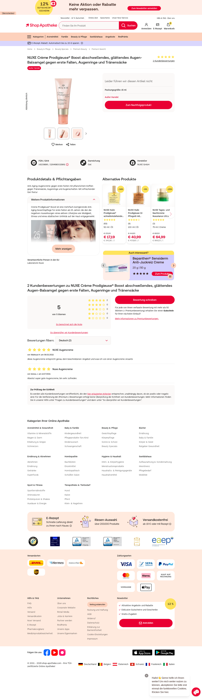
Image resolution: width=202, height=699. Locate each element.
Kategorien (38, 37)
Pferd (67, 499)
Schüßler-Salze (72, 475)
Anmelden (148, 623)
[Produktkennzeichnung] (67, 164)
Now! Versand (34, 620)
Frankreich (156, 664)
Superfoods (32, 475)
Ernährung (144, 433)
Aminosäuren (33, 495)
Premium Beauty (80, 49)
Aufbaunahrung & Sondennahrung (155, 462)
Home (29, 49)
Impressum (92, 639)
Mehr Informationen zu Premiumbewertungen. (137, 318)
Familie (64, 37)
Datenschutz (93, 623)
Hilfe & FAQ (161, 18)
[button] (63, 199)
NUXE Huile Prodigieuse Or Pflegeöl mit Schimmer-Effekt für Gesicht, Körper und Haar (138, 213)
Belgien (107, 664)
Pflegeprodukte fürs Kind (76, 437)
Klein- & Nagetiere (74, 503)
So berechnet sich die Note (69, 324)
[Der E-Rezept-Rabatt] (82, 43)
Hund (67, 490)
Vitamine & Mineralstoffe (39, 433)
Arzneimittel (52, 37)
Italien (172, 664)
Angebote (110, 37)
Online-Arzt (93, 18)
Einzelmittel (70, 466)
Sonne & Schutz (109, 442)
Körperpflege (108, 437)
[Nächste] (173, 265)
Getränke (31, 470)
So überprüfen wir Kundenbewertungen (69, 332)
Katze (67, 495)
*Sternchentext (8, 13)
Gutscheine (105, 18)
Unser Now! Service (120, 18)
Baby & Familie (146, 437)
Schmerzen (32, 446)
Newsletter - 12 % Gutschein (72, 18)
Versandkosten (34, 616)
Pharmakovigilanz (35, 629)
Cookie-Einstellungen (97, 634)
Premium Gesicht (99, 49)
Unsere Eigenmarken (67, 633)
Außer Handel (34, 68)
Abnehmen (32, 462)
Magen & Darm (34, 437)
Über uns (171, 18)
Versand (31, 612)
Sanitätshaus (96, 37)
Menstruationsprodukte (113, 466)
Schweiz (140, 664)
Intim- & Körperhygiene (113, 462)
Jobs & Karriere (64, 616)
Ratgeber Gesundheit (149, 446)
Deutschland (90, 664)
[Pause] (170, 276)
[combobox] (83, 340)
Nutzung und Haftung (97, 610)
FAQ (29, 603)
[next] (170, 214)
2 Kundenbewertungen (164, 61)
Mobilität (143, 475)
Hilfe (29, 607)
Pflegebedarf (145, 470)
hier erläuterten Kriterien (99, 394)
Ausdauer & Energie (36, 503)
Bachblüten (70, 462)
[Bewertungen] (166, 57)
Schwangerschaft (73, 446)
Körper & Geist (146, 442)
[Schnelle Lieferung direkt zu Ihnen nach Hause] (71, 526)
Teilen (73, 144)
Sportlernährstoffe (36, 490)
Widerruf (91, 618)
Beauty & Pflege (79, 37)
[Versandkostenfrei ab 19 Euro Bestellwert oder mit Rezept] (170, 524)
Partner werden (64, 620)
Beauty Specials (61, 49)
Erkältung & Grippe (36, 442)
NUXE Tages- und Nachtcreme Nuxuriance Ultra (161, 213)
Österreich (123, 664)
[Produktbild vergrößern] (63, 101)
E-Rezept (31, 625)
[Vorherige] (103, 265)
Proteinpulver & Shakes (38, 499)
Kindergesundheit (73, 433)
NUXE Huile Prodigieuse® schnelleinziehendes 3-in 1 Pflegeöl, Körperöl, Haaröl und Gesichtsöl (114, 213)
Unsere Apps (63, 629)
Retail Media (63, 612)
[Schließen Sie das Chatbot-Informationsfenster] (146, 675)
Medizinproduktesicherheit (40, 633)
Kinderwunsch (71, 442)
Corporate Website (66, 607)
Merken (59, 144)
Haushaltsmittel (109, 475)
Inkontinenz (144, 466)
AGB (89, 614)
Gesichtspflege (109, 433)
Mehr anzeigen (63, 248)
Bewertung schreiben (144, 299)
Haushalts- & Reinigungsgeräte (117, 470)
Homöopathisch (72, 470)
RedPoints (123, 37)
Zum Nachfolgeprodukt (138, 105)
